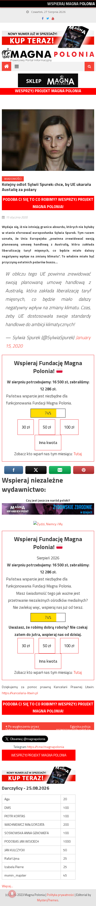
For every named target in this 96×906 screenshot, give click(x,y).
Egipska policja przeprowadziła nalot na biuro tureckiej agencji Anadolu (73, 727)
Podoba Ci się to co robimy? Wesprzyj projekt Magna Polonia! (48, 203)
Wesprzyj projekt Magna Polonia (48, 91)
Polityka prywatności (60, 894)
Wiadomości (12, 178)
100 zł (69, 427)
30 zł (26, 427)
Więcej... (7, 886)
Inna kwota (48, 443)
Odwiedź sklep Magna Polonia (48, 80)
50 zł (47, 427)
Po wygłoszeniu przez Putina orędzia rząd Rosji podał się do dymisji (23, 727)
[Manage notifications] (12, 894)
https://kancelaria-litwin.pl (20, 692)
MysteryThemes (47, 900)
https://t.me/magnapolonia (45, 746)
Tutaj (77, 454)
